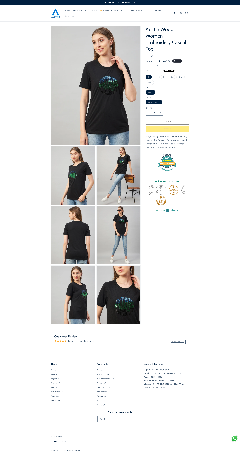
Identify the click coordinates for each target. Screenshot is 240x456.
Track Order (56, 396)
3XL (151, 83)
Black (152, 93)
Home (53, 370)
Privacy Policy (103, 374)
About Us (101, 400)
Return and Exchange (59, 391)
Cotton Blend (155, 102)
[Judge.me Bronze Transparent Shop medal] (174, 190)
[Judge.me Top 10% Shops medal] (161, 201)
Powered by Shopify (73, 450)
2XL (182, 77)
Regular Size (56, 378)
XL (173, 77)
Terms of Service (104, 387)
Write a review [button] (177, 341)
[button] (77, 10)
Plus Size (55, 374)
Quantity (149, 108)
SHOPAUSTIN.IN (62, 450)
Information (102, 391)
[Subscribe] (139, 419)
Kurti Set (54, 387)
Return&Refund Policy (106, 378)
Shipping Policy (103, 383)
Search (100, 370)
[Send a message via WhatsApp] (235, 438)
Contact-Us (55, 400)
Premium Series (57, 383)
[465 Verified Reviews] (167, 172)
